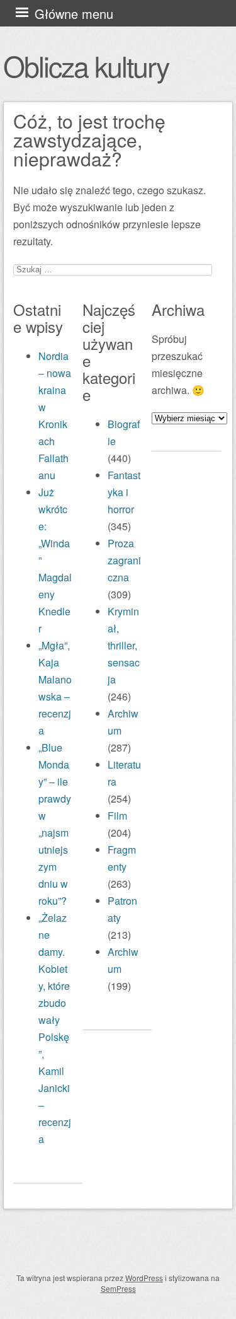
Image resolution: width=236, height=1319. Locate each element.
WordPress (144, 1277)
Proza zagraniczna (124, 560)
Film (117, 815)
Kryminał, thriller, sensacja (124, 645)
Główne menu (74, 13)
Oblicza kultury (86, 65)
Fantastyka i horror (124, 492)
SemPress (118, 1288)
